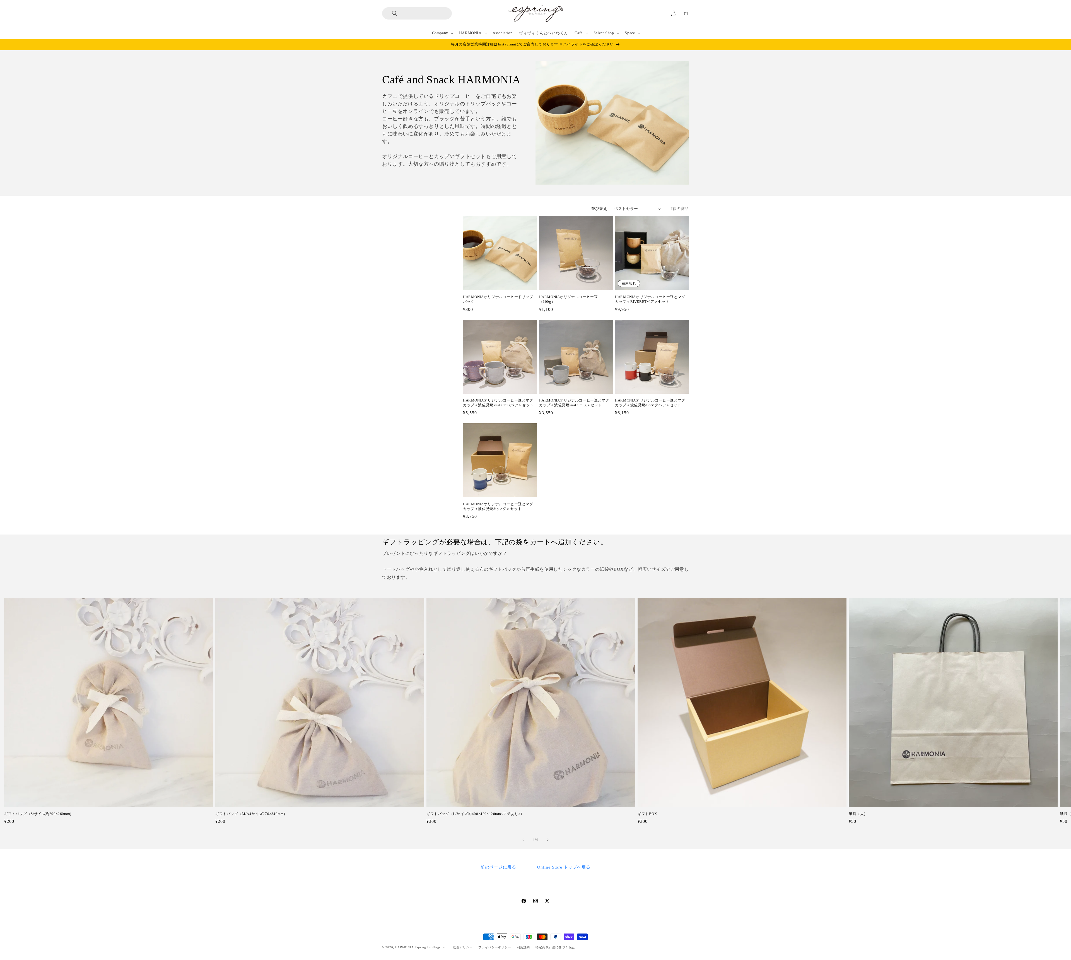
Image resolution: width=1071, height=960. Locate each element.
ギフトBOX (647, 814)
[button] (390, 13)
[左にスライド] (523, 840)
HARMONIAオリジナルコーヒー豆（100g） (568, 299)
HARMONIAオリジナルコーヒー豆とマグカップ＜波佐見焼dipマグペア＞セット (650, 402)
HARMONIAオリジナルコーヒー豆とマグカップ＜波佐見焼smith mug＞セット (574, 402)
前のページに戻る (498, 867)
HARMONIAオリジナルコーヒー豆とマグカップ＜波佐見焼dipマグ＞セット (498, 506)
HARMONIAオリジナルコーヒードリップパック (498, 299)
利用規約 (523, 947)
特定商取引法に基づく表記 (555, 947)
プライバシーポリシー (494, 947)
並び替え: (600, 209)
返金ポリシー (462, 947)
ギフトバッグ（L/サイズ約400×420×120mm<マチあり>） (475, 814)
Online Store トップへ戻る (563, 867)
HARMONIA (404, 947)
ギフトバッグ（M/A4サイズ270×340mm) (250, 814)
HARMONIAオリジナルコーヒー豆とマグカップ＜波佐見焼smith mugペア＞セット (498, 402)
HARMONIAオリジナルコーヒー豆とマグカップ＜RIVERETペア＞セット (650, 299)
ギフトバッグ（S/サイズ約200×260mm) (37, 814)
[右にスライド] (548, 840)
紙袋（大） (858, 814)
